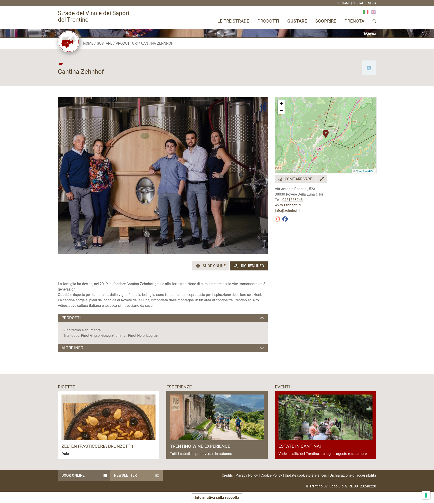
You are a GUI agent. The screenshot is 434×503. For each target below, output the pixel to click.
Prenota (354, 21)
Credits (227, 475)
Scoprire (325, 21)
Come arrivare (298, 179)
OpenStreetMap (365, 171)
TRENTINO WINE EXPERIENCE (200, 446)
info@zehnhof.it (287, 210)
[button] (326, 131)
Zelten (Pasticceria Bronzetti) (97, 446)
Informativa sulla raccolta (217, 497)
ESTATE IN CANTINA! (299, 446)
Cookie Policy (271, 475)
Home (88, 43)
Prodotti (268, 21)
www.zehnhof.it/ (288, 205)
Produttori (127, 43)
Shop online (214, 266)
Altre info (72, 347)
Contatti (359, 3)
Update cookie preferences (306, 475)
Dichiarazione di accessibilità (353, 475)
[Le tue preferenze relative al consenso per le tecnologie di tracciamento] (426, 495)
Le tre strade (233, 21)
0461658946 (292, 200)
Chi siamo (343, 3)
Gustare (297, 21)
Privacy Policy (247, 475)
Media (372, 3)
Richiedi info (252, 266)
